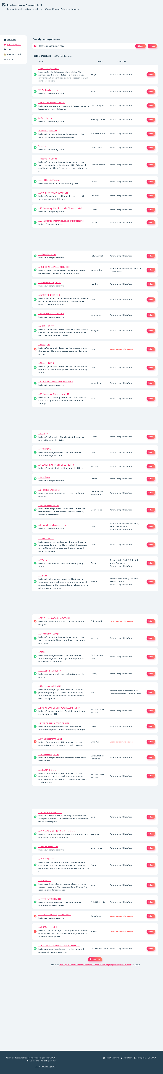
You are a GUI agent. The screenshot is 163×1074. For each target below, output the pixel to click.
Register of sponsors (14, 44)
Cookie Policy (128, 1057)
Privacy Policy (141, 1057)
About (9, 49)
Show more (96, 959)
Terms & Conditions (112, 1057)
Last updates (11, 39)
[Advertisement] (81, 23)
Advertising (10, 59)
